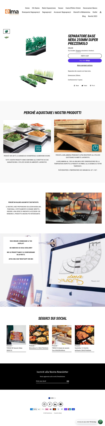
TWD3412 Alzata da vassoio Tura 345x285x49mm (60, 349)
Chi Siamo (36, 8)
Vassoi (60, 8)
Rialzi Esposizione (49, 8)
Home (27, 8)
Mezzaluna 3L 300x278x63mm (38, 348)
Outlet (95, 12)
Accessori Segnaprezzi (62, 12)
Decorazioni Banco (90, 8)
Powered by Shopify (58, 413)
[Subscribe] (67, 381)
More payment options (85, 65)
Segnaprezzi (46, 12)
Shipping (78, 50)
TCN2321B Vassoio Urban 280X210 (14, 349)
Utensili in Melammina (81, 12)
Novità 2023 (92, 16)
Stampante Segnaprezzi (31, 12)
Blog (84, 16)
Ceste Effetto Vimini (73, 8)
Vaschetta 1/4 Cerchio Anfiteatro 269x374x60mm (83, 349)
